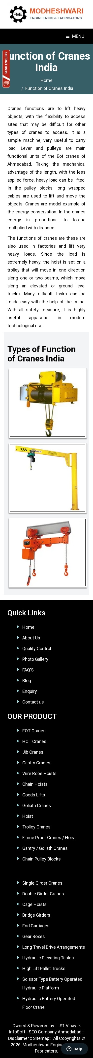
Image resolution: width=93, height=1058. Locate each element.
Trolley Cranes (36, 826)
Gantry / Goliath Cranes (45, 848)
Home (28, 627)
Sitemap (41, 1038)
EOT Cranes (34, 730)
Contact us (33, 702)
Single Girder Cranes (42, 883)
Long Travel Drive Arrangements (53, 947)
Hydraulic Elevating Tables (48, 957)
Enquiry (29, 691)
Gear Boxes (33, 936)
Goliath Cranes (36, 805)
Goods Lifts (33, 794)
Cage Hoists (34, 904)
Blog (26, 680)
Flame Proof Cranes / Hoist (49, 837)
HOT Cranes (34, 741)
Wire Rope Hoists (39, 773)
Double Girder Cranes (43, 893)
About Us (31, 637)
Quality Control (36, 648)
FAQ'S (28, 669)
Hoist (27, 816)
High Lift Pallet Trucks (43, 968)
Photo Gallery (35, 659)
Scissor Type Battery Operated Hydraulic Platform (52, 983)
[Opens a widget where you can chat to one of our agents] (74, 1049)
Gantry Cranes (36, 762)
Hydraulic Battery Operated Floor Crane (48, 1003)
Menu (77, 36)
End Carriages (36, 925)
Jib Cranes (32, 752)
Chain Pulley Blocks (41, 859)
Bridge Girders (36, 915)
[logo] (46, 13)
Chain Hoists (35, 784)
